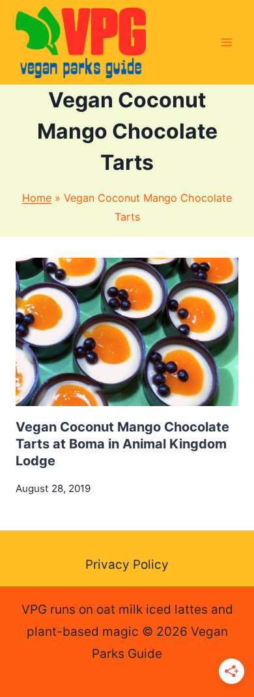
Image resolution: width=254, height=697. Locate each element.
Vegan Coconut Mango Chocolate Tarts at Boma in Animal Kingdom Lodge (122, 444)
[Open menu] (226, 42)
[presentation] (127, 332)
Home (36, 197)
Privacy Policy (127, 564)
